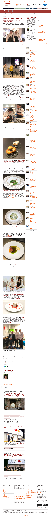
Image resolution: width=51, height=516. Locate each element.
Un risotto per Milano (29, 495)
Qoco (26, 494)
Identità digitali (31, 8)
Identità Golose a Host (29, 491)
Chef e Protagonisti (6, 487)
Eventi (23, 11)
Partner (19, 11)
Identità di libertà (28, 493)
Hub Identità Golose (20, 8)
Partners (4, 491)
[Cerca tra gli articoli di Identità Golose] (44, 1)
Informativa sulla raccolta (25, 515)
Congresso (8, 8)
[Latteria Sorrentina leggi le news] (45, 5)
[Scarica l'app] (39, 505)
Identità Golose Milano (12, 13)
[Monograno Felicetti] (39, 5)
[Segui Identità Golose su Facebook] (4, 1)
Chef (6, 11)
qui (5, 362)
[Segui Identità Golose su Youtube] (9, 1)
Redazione (4, 490)
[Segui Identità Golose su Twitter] (8, 1)
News (4, 492)
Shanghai (27, 496)
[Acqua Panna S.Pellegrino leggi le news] (17, 5)
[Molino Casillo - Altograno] (23, 4)
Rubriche (14, 11)
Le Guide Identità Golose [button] (42, 8)
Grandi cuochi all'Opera (29, 490)
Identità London (28, 488)
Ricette (10, 11)
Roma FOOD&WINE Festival (30, 487)
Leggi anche (6, 387)
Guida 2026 (39, 487)
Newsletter (27, 11)
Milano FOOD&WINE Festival (30, 486)
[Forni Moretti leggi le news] (28, 5)
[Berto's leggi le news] (34, 5)
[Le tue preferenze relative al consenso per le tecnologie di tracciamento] (1, 387)
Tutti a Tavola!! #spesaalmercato (31, 492)
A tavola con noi (28, 497)
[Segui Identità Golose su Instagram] (6, 1)
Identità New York (28, 489)
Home (4, 13)
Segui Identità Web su (30, 230)
